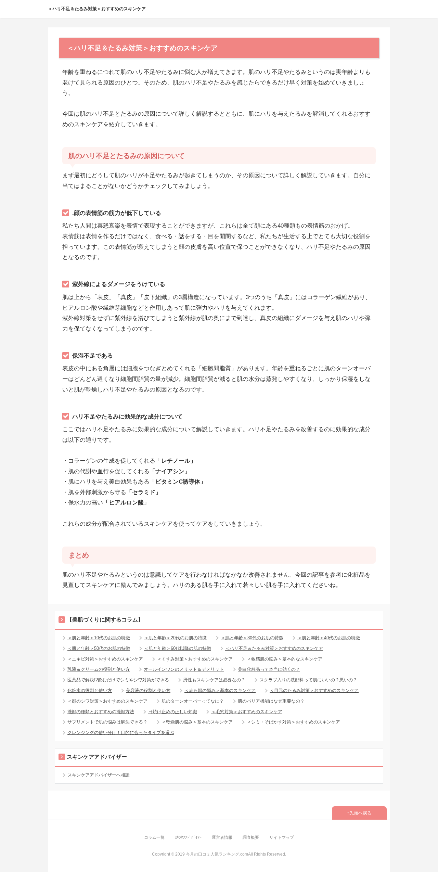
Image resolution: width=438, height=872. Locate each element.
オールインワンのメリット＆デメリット (184, 669)
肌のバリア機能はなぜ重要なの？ (271, 701)
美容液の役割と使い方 (148, 690)
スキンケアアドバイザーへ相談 (98, 775)
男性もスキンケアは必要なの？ (214, 679)
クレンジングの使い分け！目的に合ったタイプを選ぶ (120, 732)
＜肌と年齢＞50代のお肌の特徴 (98, 648)
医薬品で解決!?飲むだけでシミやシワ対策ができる (118, 679)
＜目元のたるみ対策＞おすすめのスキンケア (314, 690)
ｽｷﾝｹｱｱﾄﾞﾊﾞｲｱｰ (188, 837)
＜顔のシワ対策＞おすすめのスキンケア (107, 701)
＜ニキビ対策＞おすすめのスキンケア (105, 659)
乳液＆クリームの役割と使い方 (98, 669)
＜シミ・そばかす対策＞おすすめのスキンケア (293, 721)
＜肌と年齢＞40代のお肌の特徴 (328, 637)
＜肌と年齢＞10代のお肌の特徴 (98, 637)
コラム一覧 (154, 837)
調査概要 (251, 837)
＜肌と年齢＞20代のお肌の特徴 (175, 637)
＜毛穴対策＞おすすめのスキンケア (246, 711)
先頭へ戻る (360, 813)
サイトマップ (281, 837)
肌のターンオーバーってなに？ (193, 701)
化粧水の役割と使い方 (89, 690)
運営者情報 (222, 837)
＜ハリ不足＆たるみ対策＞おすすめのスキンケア (97, 8)
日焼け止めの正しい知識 (172, 711)
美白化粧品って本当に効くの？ (269, 669)
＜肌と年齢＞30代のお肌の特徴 (252, 637)
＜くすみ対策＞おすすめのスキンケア (195, 659)
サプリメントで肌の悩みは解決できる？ (107, 721)
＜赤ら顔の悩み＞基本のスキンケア (220, 690)
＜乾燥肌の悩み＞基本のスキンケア (197, 721)
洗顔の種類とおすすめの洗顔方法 (100, 711)
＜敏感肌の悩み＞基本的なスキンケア (284, 659)
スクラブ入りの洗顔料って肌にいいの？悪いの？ (308, 679)
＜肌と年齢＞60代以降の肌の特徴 (177, 648)
